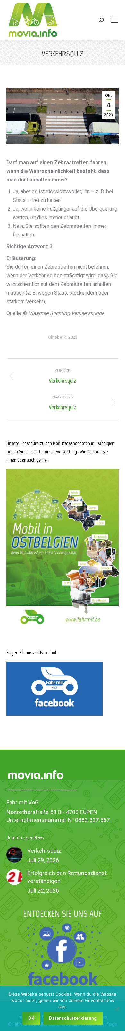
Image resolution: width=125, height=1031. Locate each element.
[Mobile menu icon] (114, 20)
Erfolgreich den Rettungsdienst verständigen (67, 877)
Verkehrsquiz (44, 850)
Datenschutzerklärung (73, 1018)
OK (31, 1018)
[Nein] (117, 1008)
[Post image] (14, 855)
